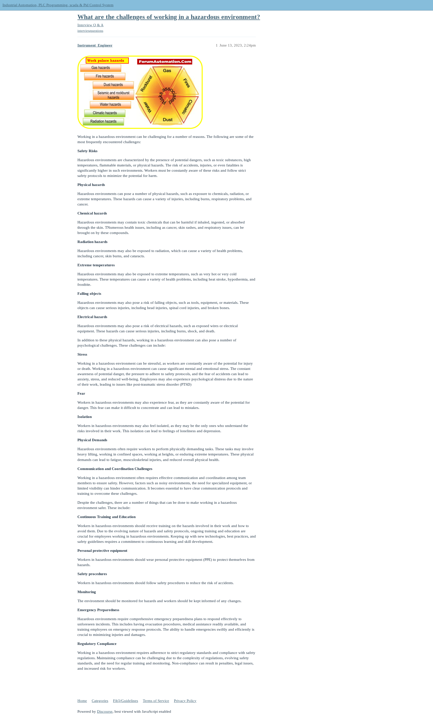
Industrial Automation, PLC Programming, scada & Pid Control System (58, 5)
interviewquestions (90, 31)
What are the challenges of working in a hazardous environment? (168, 17)
